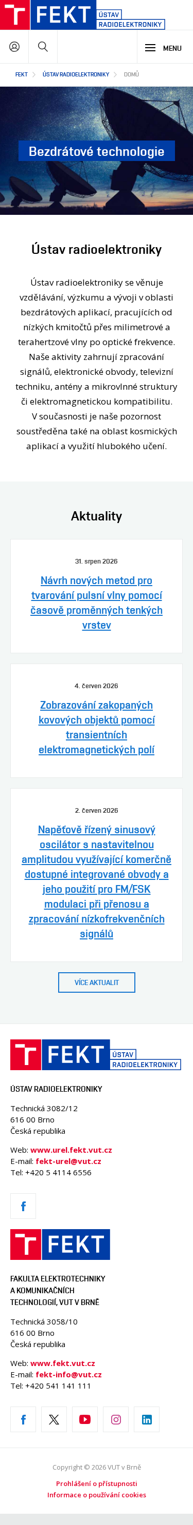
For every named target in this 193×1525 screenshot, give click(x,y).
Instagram (116, 1419)
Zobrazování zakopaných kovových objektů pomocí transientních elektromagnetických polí (97, 727)
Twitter (54, 1419)
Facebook (23, 1206)
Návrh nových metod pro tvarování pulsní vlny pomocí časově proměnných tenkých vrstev (96, 602)
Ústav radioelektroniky (76, 74)
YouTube (85, 1419)
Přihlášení (14, 46)
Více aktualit (97, 982)
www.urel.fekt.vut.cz (71, 1150)
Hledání (43, 46)
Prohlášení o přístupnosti (96, 1483)
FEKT (21, 74)
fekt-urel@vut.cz (68, 1161)
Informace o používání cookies (96, 1494)
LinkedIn (147, 1419)
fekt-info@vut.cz (69, 1374)
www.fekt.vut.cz (62, 1363)
